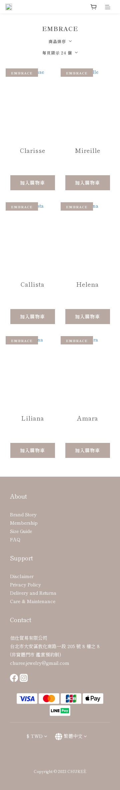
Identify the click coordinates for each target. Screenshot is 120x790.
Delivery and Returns (33, 592)
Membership (24, 522)
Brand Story (23, 514)
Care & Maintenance (32, 601)
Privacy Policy (25, 584)
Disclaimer (22, 576)
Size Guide (21, 531)
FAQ (15, 539)
